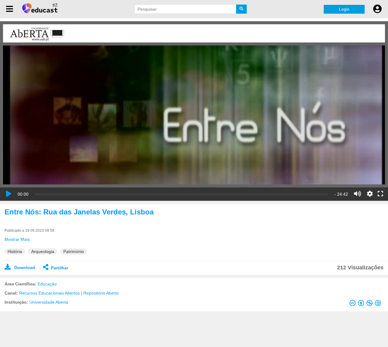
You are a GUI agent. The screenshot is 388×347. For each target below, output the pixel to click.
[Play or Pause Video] (9, 194)
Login (344, 9)
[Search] (241, 9)
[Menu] (9, 9)
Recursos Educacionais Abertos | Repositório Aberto (69, 293)
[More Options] (370, 194)
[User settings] (377, 9)
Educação (47, 283)
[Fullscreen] (380, 194)
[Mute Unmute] (357, 194)
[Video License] (366, 304)
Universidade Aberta (48, 302)
